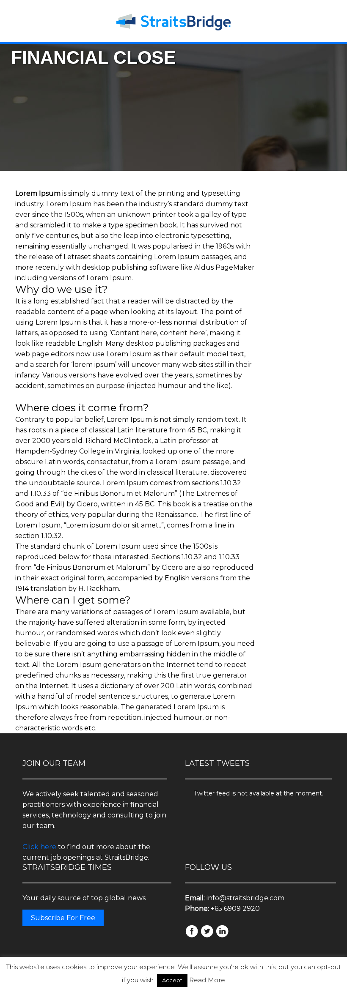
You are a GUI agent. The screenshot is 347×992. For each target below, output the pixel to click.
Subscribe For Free (63, 918)
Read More (207, 980)
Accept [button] (172, 980)
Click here (39, 847)
